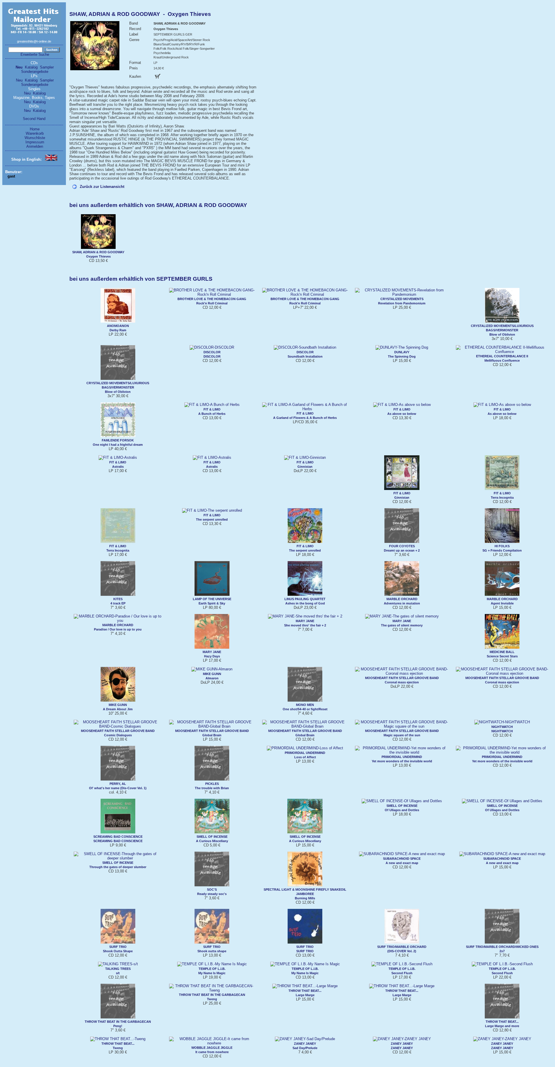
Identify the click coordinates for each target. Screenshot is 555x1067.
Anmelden (34, 146)
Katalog (31, 67)
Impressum (34, 142)
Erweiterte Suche (35, 54)
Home (35, 129)
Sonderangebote (34, 71)
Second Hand (34, 118)
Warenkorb (35, 133)
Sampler (47, 67)
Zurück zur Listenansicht (102, 186)
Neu (19, 67)
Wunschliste (35, 138)
